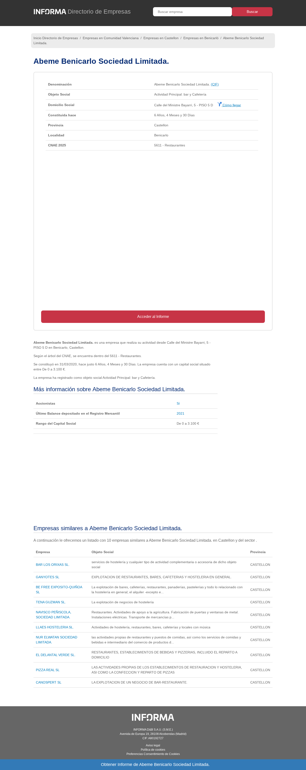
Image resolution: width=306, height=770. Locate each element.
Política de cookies (153, 749)
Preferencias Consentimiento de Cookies (153, 754)
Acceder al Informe (153, 317)
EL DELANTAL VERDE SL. (56, 655)
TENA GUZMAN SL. (51, 602)
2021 (180, 413)
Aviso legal (153, 745)
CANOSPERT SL (48, 682)
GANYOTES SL (47, 577)
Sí (178, 403)
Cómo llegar (231, 105)
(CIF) (215, 84)
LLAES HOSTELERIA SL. (55, 627)
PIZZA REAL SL (48, 670)
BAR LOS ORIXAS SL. (53, 565)
